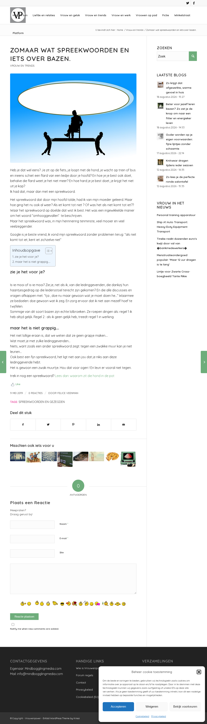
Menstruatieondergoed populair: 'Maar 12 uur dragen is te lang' (176, 259)
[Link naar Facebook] (194, 3)
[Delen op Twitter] (48, 424)
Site (62, 552)
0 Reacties (36, 393)
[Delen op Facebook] (23, 424)
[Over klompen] (80, 456)
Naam (64, 523)
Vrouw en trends (22, 65)
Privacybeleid (158, 716)
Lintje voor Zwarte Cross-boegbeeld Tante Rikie (173, 274)
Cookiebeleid (142, 716)
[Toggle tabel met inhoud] (46, 250)
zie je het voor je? (27, 257)
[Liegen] (128, 459)
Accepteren (118, 706)
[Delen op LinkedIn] (98, 424)
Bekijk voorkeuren (185, 706)
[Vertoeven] (65, 459)
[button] (199, 672)
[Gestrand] (3, 362)
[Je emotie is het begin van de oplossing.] (204, 362)
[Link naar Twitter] (188, 3)
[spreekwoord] (73, 118)
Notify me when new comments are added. (34, 628)
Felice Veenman (67, 393)
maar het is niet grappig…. (32, 262)
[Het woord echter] (49, 456)
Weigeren (152, 706)
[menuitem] (20, 15)
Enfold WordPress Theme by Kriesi (61, 718)
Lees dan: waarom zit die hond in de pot (84, 376)
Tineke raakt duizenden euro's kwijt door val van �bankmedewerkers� (177, 243)
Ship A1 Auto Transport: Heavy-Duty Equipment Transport (172, 226)
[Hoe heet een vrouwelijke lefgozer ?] (17, 456)
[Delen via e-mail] (123, 424)
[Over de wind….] (96, 456)
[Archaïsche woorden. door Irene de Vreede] (33, 457)
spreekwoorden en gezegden (42, 402)
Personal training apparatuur (176, 215)
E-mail (64, 538)
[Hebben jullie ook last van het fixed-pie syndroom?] (112, 457)
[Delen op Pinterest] (73, 424)
